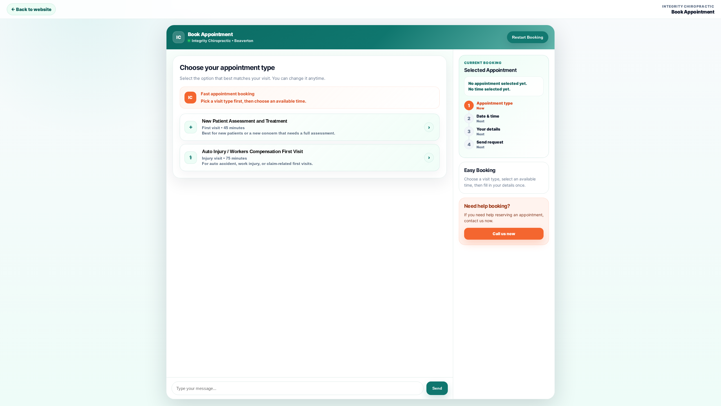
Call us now (504, 233)
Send (437, 388)
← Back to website (31, 9)
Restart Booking (527, 37)
